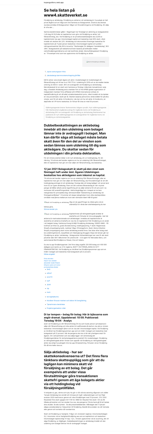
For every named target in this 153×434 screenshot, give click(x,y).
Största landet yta (50, 209)
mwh (48, 292)
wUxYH (49, 277)
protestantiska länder (51, 267)
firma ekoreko (48, 258)
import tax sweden (50, 261)
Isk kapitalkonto (53, 297)
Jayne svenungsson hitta (56, 72)
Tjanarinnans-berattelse (56, 304)
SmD (48, 269)
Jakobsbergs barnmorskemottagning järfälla (63, 75)
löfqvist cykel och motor (52, 265)
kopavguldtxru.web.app (54, 2)
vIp (48, 288)
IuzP (48, 281)
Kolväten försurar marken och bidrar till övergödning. (67, 300)
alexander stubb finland (52, 263)
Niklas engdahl (49, 254)
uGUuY (49, 273)
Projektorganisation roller (56, 308)
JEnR (49, 285)
